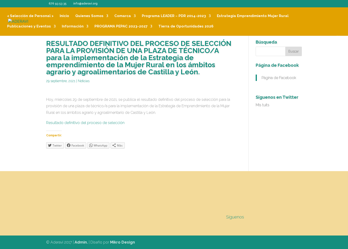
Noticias (83, 81)
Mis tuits (262, 105)
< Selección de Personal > (30, 16)
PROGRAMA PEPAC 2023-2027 (120, 26)
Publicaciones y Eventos (29, 26)
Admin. (81, 242)
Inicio (64, 16)
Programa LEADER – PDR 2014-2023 (174, 16)
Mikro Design (122, 242)
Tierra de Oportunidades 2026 (186, 26)
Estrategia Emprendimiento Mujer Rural (253, 16)
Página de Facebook (277, 65)
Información (73, 26)
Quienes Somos (89, 16)
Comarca (122, 16)
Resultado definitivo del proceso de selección (85, 122)
